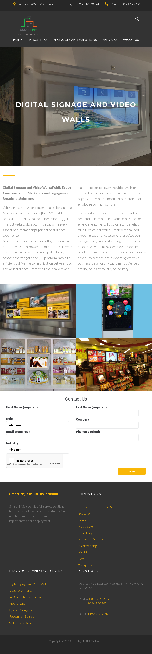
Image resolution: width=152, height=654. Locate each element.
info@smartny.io (98, 613)
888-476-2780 (97, 603)
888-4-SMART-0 (99, 598)
